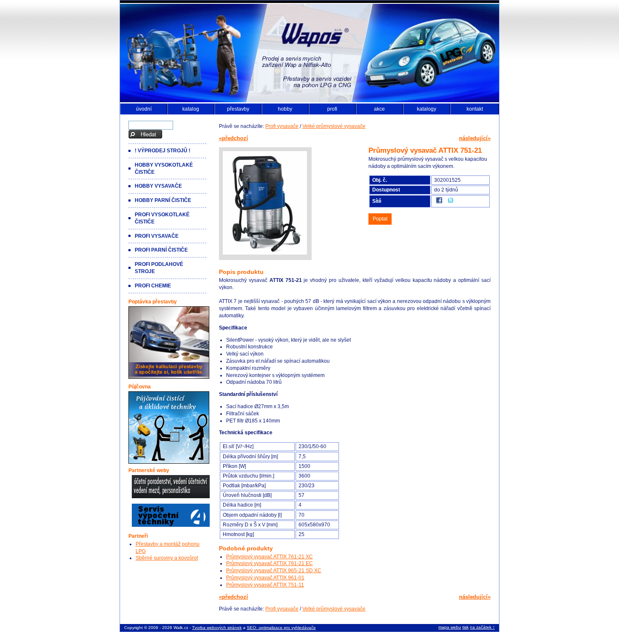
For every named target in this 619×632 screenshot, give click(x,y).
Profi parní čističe (161, 250)
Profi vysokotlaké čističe (162, 218)
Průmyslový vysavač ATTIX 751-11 (265, 585)
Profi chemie (153, 286)
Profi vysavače (282, 126)
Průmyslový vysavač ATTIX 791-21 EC (269, 563)
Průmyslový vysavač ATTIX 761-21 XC (269, 557)
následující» (475, 138)
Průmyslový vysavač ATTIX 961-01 (265, 578)
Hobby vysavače (158, 186)
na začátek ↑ (482, 627)
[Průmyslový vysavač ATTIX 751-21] (265, 255)
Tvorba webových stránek (217, 627)
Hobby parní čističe (163, 200)
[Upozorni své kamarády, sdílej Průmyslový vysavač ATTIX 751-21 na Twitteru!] (451, 203)
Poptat (380, 219)
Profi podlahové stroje (159, 267)
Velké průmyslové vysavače (334, 126)
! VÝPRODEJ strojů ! (162, 151)
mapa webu (449, 627)
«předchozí (233, 138)
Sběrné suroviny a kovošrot (167, 558)
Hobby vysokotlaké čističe (164, 168)
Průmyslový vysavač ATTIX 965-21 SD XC (273, 571)
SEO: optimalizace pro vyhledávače (281, 627)
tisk (465, 627)
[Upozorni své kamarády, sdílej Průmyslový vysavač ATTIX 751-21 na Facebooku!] (439, 203)
